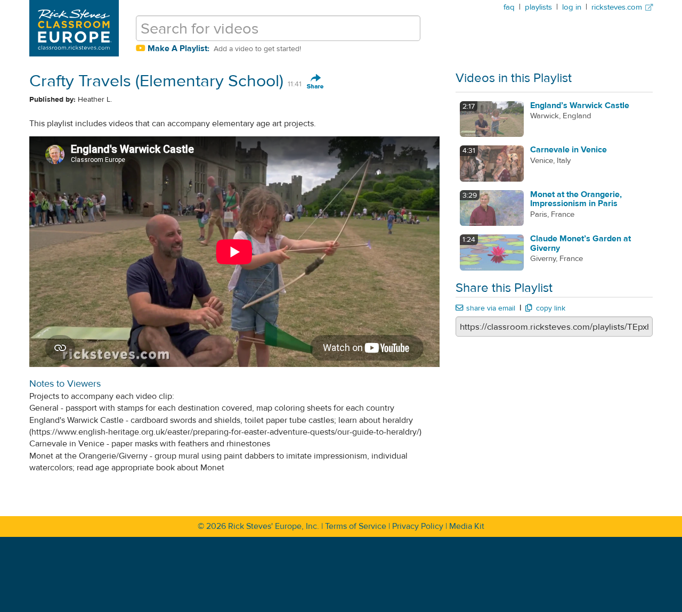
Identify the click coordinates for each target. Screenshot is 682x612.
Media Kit (466, 526)
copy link (550, 308)
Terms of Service (355, 526)
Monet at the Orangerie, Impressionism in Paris (576, 199)
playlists (538, 7)
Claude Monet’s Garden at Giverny (580, 243)
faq (509, 7)
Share (315, 82)
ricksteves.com (617, 7)
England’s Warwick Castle (579, 105)
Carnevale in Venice (568, 149)
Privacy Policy (417, 526)
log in (571, 7)
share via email (490, 308)
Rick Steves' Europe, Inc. (273, 526)
